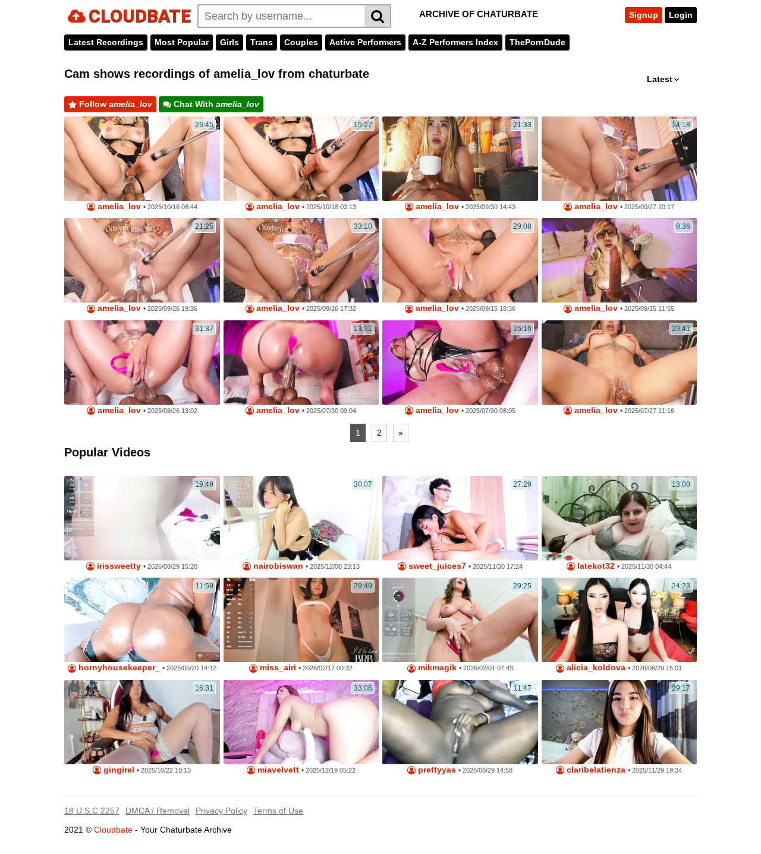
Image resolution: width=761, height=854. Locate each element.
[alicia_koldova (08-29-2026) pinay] (619, 620)
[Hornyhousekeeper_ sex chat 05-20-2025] (142, 620)
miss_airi (276, 667)
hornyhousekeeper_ (118, 667)
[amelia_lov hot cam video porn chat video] (301, 362)
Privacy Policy (221, 810)
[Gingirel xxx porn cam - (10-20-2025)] (142, 722)
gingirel (117, 769)
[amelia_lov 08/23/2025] (142, 362)
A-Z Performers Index (455, 42)
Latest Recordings (105, 42)
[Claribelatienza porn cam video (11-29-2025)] (619, 722)
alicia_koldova (594, 667)
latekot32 (595, 566)
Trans (261, 42)
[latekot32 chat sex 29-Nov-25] (619, 518)
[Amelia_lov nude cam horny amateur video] (619, 260)
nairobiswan (277, 566)
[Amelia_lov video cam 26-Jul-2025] (619, 362)
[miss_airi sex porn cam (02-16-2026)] (301, 620)
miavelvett (277, 769)
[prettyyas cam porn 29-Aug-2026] (460, 722)
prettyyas (436, 769)
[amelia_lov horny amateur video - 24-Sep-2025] (619, 158)
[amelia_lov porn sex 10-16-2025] (301, 158)
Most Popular (182, 42)
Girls (229, 42)
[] (377, 16)
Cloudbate (113, 829)
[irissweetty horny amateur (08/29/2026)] (142, 518)
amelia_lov (118, 206)
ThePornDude (537, 42)
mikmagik (436, 667)
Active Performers (365, 42)
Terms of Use (278, 810)
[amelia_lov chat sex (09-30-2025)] (460, 158)
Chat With (215, 104)
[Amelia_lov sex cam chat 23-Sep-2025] (142, 260)
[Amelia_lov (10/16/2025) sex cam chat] (142, 158)
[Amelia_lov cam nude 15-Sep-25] (460, 260)
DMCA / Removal (157, 810)
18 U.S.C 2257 (92, 810)
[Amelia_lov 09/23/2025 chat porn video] (301, 260)
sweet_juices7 (436, 566)
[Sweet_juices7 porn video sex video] (460, 518)
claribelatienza (594, 769)
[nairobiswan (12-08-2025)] (301, 518)
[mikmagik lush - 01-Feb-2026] (460, 620)
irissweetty (118, 566)
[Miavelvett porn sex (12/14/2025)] (301, 722)
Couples (301, 42)
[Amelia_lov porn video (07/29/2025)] (460, 362)
